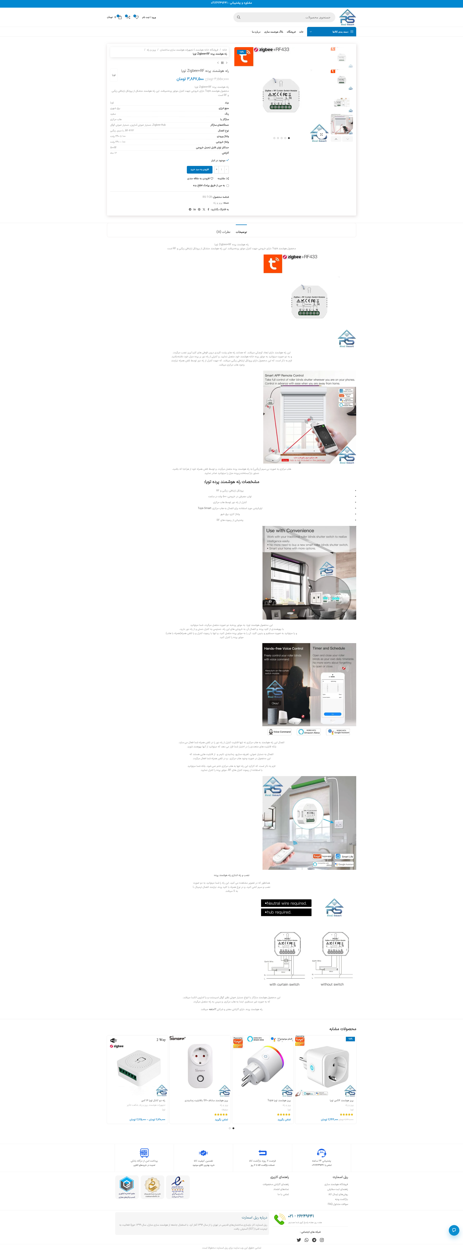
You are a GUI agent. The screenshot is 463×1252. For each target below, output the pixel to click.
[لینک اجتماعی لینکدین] (194, 209)
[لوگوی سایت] (347, 17)
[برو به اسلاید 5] (274, 138)
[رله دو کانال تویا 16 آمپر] (137, 1066)
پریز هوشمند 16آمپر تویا (341, 1100)
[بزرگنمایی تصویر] (321, 134)
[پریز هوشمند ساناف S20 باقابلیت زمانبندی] (200, 1066)
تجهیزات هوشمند (157, 1105)
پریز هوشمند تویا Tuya (279, 1100)
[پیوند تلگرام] (190, 209)
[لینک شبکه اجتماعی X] (204, 209)
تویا (114, 75)
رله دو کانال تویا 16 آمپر (153, 1100)
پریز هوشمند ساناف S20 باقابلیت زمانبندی (206, 1100)
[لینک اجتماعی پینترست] (199, 209)
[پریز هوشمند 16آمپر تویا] (325, 1066)
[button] (347, 139)
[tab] (241, 230)
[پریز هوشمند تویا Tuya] (263, 1066)
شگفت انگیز (132, 1105)
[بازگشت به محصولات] (222, 63)
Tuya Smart (204, 508)
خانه (224, 50)
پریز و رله (151, 50)
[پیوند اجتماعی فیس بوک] (208, 209)
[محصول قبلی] (226, 63)
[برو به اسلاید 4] (278, 138)
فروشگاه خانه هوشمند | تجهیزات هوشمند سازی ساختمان (189, 50)
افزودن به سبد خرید (199, 169)
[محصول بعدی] (218, 63)
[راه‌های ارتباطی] (454, 1230)
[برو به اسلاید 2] (285, 138)
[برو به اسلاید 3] (282, 138)
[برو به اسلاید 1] (289, 138)
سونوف (225, 1110)
